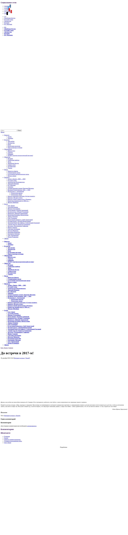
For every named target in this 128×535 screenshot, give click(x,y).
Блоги (6, 204)
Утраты (10, 168)
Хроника (10, 138)
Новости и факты (13, 171)
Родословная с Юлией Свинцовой (18, 210)
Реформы (10, 154)
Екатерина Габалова (14, 234)
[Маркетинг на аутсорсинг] (64, 532)
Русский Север (8, 19)
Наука (6, 169)
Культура (6, 140)
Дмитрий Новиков (13, 183)
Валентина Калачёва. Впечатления (18, 215)
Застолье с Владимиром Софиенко (18, 226)
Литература (7, 21)
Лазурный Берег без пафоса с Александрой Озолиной (24, 223)
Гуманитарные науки (14, 172)
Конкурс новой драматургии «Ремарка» (19, 199)
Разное (6, 438)
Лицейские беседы (9, 18)
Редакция (7, 436)
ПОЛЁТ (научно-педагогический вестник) (20, 155)
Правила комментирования (12, 439)
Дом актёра (11, 141)
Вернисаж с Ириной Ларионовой (18, 213)
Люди (9, 161)
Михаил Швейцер (13, 202)
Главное (10, 348)
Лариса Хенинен (13, 216)
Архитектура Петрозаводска (16, 182)
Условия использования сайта (13, 441)
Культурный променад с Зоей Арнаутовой (20, 219)
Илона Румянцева (13, 237)
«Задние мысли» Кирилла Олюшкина (19, 224)
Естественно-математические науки (18, 174)
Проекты (6, 177)
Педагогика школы (16, 193)
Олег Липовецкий (13, 235)
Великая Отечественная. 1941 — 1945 (19, 190)
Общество (7, 157)
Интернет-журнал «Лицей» (12, 415)
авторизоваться (31, 426)
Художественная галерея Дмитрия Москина (21, 188)
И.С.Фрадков (8, 24)
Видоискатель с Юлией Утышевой (18, 212)
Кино (9, 144)
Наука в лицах (12, 176)
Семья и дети (11, 165)
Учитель (10, 152)
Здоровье (10, 187)
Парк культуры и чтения (15, 147)
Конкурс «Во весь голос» (15, 198)
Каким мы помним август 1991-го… (18, 201)
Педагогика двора (16, 194)
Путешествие (12, 166)
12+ (5, 16)
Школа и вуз (11, 151)
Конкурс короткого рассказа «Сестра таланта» (21, 196)
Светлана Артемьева (14, 229)
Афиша (6, 238)
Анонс (10, 136)
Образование (8, 149)
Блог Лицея (11, 205)
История (6, 22)
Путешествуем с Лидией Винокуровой (19, 221)
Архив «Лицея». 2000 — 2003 (16, 179)
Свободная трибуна (13, 160)
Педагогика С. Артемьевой (16, 191)
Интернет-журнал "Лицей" (22, 358)
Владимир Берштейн (14, 232)
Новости (6, 135)
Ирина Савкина (12, 227)
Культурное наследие (14, 146)
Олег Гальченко (12, 218)
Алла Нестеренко (13, 207)
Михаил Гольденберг (14, 208)
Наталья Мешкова (13, 230)
